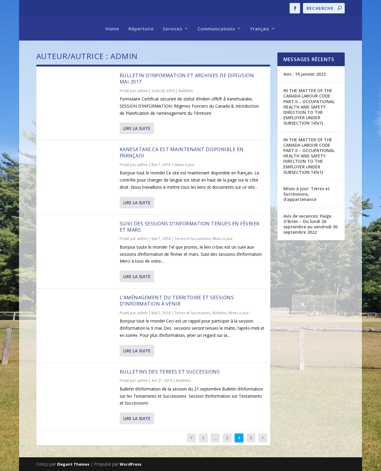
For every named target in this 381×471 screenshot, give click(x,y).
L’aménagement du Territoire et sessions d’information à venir (177, 300)
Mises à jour (184, 164)
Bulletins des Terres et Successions (170, 371)
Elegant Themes (73, 464)
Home (112, 29)
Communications (216, 29)
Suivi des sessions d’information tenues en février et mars (190, 226)
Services (172, 29)
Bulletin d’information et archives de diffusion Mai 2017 (187, 78)
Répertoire (141, 29)
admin (142, 90)
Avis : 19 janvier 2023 (304, 74)
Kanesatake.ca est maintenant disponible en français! (182, 152)
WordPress (130, 464)
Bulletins (186, 90)
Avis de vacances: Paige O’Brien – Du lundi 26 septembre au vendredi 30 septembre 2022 (310, 224)
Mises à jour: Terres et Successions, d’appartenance (306, 194)
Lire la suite (137, 128)
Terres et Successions (192, 238)
